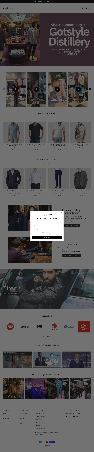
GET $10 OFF (47, 237)
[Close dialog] (62, 212)
